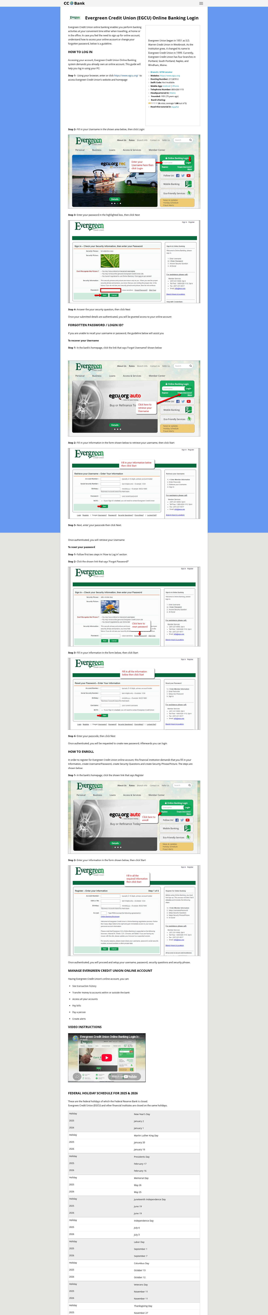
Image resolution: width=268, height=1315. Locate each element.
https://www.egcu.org (170, 75)
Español (175, 106)
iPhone (175, 86)
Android (166, 86)
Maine (173, 92)
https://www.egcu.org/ (126, 75)
